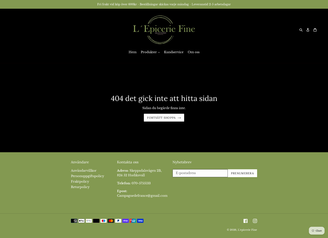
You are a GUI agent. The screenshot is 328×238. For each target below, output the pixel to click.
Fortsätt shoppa (161, 117)
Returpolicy (80, 187)
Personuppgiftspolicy (87, 176)
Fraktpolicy (80, 181)
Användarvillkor (84, 171)
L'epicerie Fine (247, 229)
